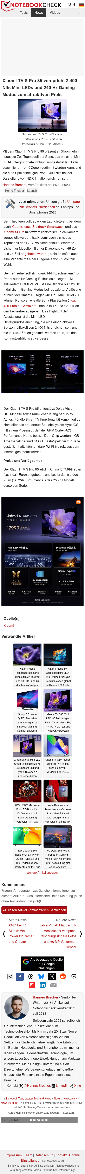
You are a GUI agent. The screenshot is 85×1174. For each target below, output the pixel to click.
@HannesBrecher (36, 1085)
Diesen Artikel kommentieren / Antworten (36, 910)
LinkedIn (61, 1085)
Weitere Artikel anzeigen (43, 872)
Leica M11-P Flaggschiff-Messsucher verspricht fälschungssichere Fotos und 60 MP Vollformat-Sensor (58, 936)
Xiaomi (9, 625)
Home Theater (14, 190)
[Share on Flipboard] (31, 984)
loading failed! (10, 1120)
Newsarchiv (70, 1098)
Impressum (14, 1155)
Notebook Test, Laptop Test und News (28, 1098)
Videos (55, 12)
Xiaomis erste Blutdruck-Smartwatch (38, 226)
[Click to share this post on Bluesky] (41, 977)
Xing (77, 1085)
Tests (24, 12)
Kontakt (61, 1155)
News (38, 12)
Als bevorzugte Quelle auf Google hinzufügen (46, 963)
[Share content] (10, 976)
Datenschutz (44, 1155)
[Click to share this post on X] (52, 976)
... (80, 12)
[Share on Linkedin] (42, 984)
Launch (32, 190)
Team (28, 1155)
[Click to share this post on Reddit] (63, 976)
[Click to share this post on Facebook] (20, 977)
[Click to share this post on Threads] (30, 977)
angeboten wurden (34, 253)
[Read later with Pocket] (74, 976)
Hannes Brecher (14, 184)
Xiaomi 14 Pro (14, 232)
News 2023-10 (9, 1103)
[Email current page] (53, 985)
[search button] (70, 5)
